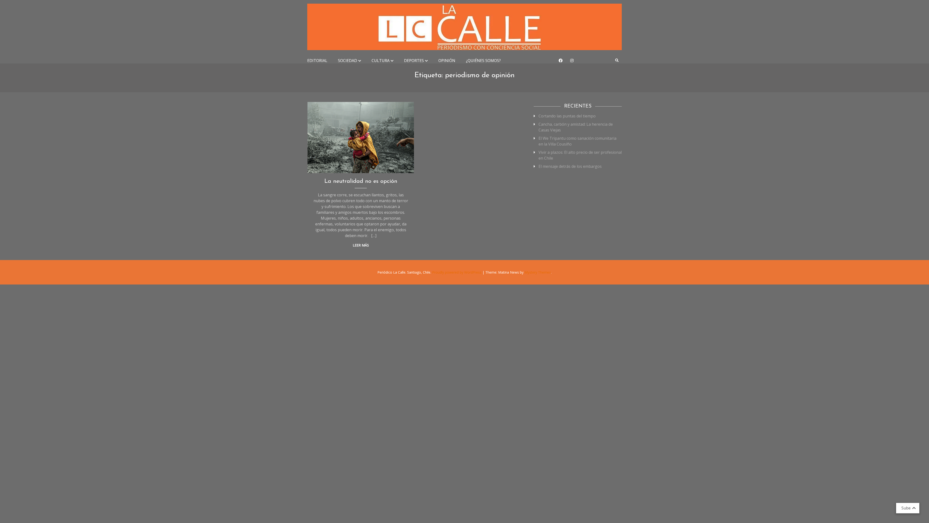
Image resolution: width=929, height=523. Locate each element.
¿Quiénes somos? (483, 60)
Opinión (446, 60)
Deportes (414, 60)
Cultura (381, 60)
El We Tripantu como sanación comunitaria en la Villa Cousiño (577, 141)
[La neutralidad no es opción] (360, 137)
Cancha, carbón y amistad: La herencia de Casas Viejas (576, 127)
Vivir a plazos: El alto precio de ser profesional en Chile (580, 155)
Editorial (317, 60)
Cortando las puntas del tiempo (567, 116)
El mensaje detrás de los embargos (570, 166)
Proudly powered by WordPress (457, 272)
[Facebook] (560, 60)
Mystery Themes (537, 272)
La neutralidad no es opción (360, 181)
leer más (361, 245)
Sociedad (347, 60)
